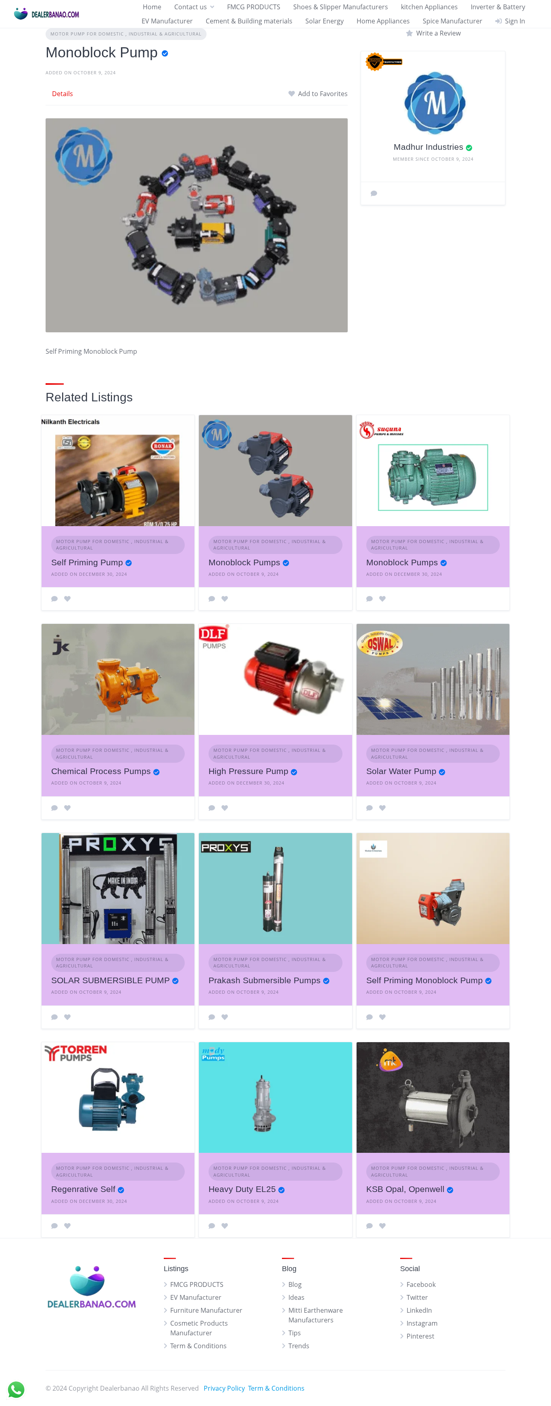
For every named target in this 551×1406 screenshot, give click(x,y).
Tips (294, 1332)
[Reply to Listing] (54, 599)
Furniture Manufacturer (206, 1310)
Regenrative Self (83, 1189)
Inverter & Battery (498, 6)
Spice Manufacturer (452, 21)
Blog (295, 1284)
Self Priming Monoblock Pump (424, 980)
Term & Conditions (198, 1345)
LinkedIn (419, 1310)
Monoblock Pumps (244, 562)
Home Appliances (383, 21)
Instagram (422, 1323)
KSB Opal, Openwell (405, 1189)
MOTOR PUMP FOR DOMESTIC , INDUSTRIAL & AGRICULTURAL (126, 34)
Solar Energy (324, 21)
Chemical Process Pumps (101, 771)
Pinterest (420, 1336)
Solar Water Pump (401, 771)
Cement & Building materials (249, 21)
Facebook (421, 1284)
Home (152, 6)
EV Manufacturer (167, 21)
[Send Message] (374, 193)
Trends (298, 1345)
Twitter (417, 1297)
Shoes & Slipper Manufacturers (340, 6)
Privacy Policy (224, 1388)
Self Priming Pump (87, 562)
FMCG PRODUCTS (253, 6)
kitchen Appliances (429, 6)
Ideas (296, 1297)
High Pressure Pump (248, 771)
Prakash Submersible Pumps (265, 980)
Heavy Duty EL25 (242, 1189)
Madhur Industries (428, 146)
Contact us (190, 6)
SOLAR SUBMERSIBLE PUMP (110, 980)
